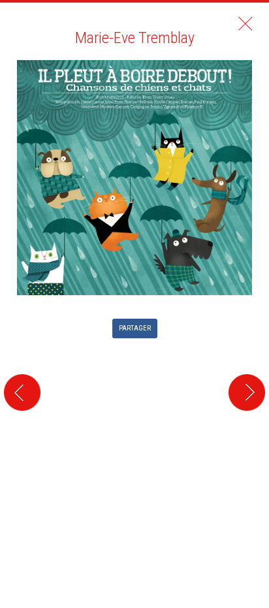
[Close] (245, 23)
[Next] (249, 228)
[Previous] (20, 228)
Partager (135, 328)
